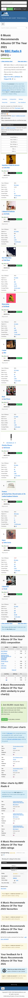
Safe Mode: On (10, 442)
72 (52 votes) (17, 475)
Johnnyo (15, 878)
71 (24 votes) (17, 616)
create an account (15, 92)
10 (14, 520)
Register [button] (10, 9)
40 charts (16, 606)
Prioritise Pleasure (7, 445)
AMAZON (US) (6, 175)
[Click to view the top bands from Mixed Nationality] (6, 680)
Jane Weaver (7, 399)
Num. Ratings (13, 144)
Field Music (7, 260)
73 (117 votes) (17, 380)
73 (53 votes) (17, 427)
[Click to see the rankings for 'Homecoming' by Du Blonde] (11, 298)
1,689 (15, 330)
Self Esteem (7, 447)
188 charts (9, 733)
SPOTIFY (20, 172)
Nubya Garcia (7, 542)
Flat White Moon (6, 258)
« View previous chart (6, 61)
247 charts (16, 231)
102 (15, 237)
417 (15, 193)
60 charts (16, 465)
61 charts (16, 416)
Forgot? (24, 9)
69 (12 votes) (17, 288)
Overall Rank (13, 137)
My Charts (9, 629)
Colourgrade (5, 586)
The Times (15, 770)
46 (14, 374)
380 (15, 281)
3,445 (15, 378)
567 (15, 522)
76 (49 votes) (17, 570)
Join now (4, 719)
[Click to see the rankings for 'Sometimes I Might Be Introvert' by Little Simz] (11, 159)
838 (15, 612)
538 (15, 566)
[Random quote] (25, 18)
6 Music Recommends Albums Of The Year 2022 (18, 802)
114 (15, 420)
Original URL (8, 79)
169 (15, 610)
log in (7, 92)
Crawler (4, 350)
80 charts (16, 560)
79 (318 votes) (17, 524)
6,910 (15, 568)
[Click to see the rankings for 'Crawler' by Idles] (11, 344)
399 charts (16, 513)
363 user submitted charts (14, 739)
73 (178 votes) (17, 241)
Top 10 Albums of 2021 (18, 757)
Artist (13, 151)
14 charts (16, 324)
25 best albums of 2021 (18, 768)
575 (15, 422)
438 (15, 471)
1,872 (15, 284)
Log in (13, 115)
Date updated (13, 868)
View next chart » (22, 61)
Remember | (18, 9)
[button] (3, 24)
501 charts (16, 185)
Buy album (4, 171)
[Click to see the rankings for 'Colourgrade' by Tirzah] (11, 580)
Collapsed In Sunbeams (8, 211)
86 (14, 469)
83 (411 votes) (17, 195)
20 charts (16, 277)
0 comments (10, 84)
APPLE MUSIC (12, 172)
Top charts (3, 888)
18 (16, 526)
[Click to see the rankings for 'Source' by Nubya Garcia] (11, 534)
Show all (14, 670)
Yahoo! (14, 748)
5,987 (15, 473)
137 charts (16, 370)
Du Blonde (6, 306)
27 (16, 197)
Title (13, 149)
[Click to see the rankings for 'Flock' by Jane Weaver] (11, 390)
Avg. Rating (13, 142)
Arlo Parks (6, 214)
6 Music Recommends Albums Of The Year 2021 (18, 814)
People (14, 759)
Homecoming (5, 304)
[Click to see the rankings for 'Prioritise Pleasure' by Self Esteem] (11, 437)
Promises (4, 491)
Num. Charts (13, 139)
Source (4, 540)
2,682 (17, 880)
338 (15, 328)
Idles (5, 353)
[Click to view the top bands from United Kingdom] (6, 678)
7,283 (15, 424)
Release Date (13, 146)
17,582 (15, 332)
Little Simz (7, 167)
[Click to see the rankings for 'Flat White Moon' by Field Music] (11, 251)
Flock (3, 397)
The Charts (18, 108)
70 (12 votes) (17, 334)
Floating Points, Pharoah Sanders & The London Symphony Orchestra (6, 657)
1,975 (15, 239)
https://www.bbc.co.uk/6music (12, 77)
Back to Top (14, 984)
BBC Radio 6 (13, 51)
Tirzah (5, 589)
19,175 (15, 286)
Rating (13, 865)
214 (15, 376)
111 (14, 564)
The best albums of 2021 (18, 746)
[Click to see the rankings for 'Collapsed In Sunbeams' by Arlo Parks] (11, 205)
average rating (6, 90)
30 (14, 235)
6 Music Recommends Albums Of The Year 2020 (18, 826)
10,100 (15, 614)
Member (13, 870)
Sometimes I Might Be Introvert (10, 165)
